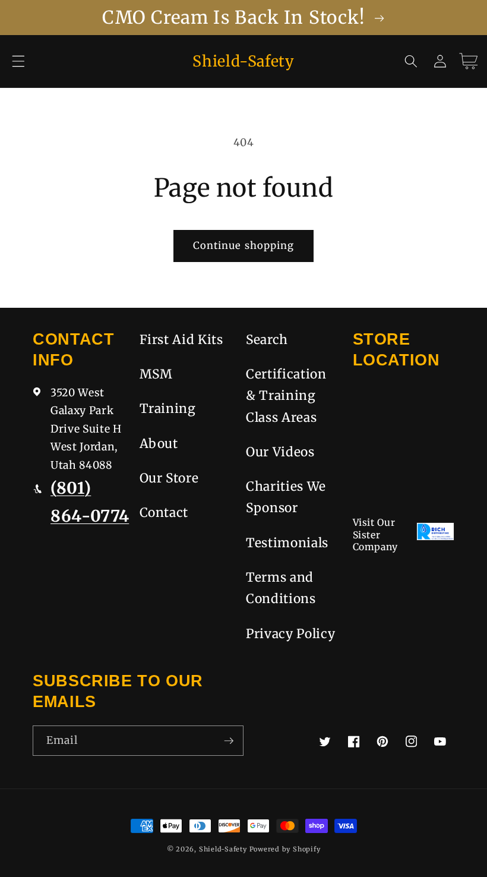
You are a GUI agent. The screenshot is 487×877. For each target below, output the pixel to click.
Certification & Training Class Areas (286, 395)
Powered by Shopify (285, 849)
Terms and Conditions (281, 588)
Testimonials (287, 543)
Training (168, 408)
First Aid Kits (181, 340)
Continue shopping (244, 245)
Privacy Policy (290, 634)
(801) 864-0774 (89, 502)
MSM (156, 374)
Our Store (169, 478)
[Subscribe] (228, 740)
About (159, 444)
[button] (18, 61)
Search (267, 340)
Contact (164, 512)
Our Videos (280, 452)
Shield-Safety (223, 849)
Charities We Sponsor (286, 497)
